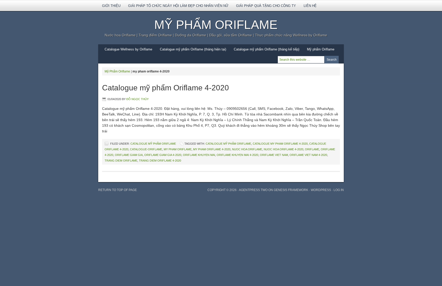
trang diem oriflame (121, 160)
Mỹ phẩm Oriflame (318, 51)
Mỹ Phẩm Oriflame (216, 24)
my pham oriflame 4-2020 (211, 149)
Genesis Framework (291, 190)
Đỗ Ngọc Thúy (137, 99)
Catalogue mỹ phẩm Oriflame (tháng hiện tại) (193, 49)
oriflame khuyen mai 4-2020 (237, 154)
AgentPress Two (253, 190)
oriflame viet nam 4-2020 (308, 154)
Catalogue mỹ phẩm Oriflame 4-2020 (165, 87)
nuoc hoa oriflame (247, 149)
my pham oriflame (178, 149)
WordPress (321, 190)
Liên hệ (310, 6)
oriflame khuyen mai (199, 154)
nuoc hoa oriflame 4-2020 (283, 149)
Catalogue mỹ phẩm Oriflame (153, 143)
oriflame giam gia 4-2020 (162, 154)
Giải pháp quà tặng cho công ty (266, 6)
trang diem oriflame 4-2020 (160, 160)
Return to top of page (117, 190)
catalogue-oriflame (146, 149)
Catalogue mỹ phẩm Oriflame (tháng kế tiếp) (266, 49)
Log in (339, 190)
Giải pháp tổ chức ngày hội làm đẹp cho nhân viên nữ (178, 6)
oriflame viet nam (274, 154)
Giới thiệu (109, 7)
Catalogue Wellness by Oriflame (128, 49)
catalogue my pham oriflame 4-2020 (280, 143)
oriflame (312, 149)
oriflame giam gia (129, 154)
